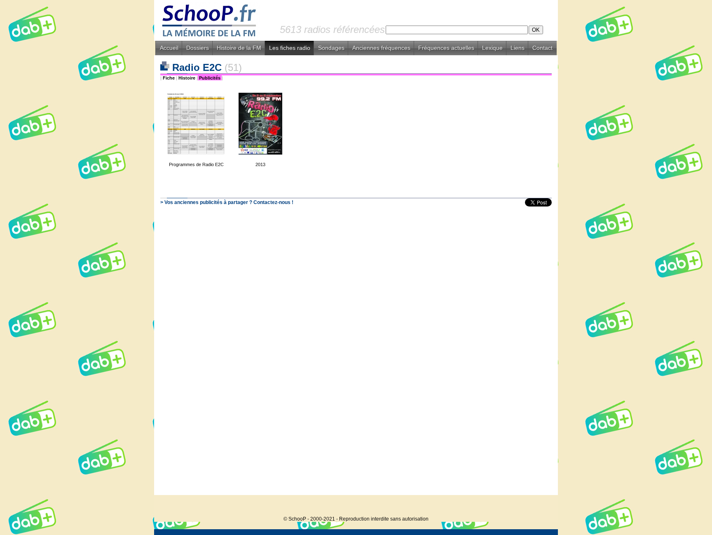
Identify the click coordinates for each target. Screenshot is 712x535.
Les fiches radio (289, 48)
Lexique (492, 48)
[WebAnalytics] (541, 506)
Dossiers (197, 48)
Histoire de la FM (239, 48)
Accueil (169, 48)
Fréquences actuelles (446, 48)
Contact (542, 48)
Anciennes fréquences (381, 48)
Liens (518, 48)
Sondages (331, 48)
